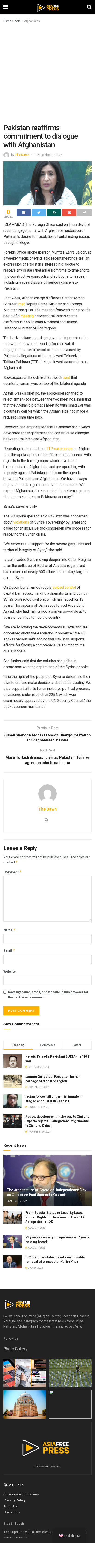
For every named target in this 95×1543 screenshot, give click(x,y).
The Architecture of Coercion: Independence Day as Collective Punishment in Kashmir (46, 1192)
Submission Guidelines (21, 1494)
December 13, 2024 (49, 154)
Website (9, 971)
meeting (27, 316)
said (66, 377)
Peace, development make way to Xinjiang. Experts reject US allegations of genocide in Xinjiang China (57, 1121)
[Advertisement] (47, 73)
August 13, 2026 (18, 1201)
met (21, 304)
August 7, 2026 (36, 1228)
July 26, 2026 (35, 1268)
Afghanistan (32, 21)
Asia (18, 21)
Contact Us (12, 1512)
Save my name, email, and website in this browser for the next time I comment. (48, 994)
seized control (64, 587)
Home (7, 21)
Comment (12, 872)
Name (9, 930)
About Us (10, 1506)
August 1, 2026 (36, 1247)
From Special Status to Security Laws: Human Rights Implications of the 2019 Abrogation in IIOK (54, 1217)
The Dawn (22, 154)
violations (21, 522)
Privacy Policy (14, 1500)
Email (9, 950)
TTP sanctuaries (59, 449)
